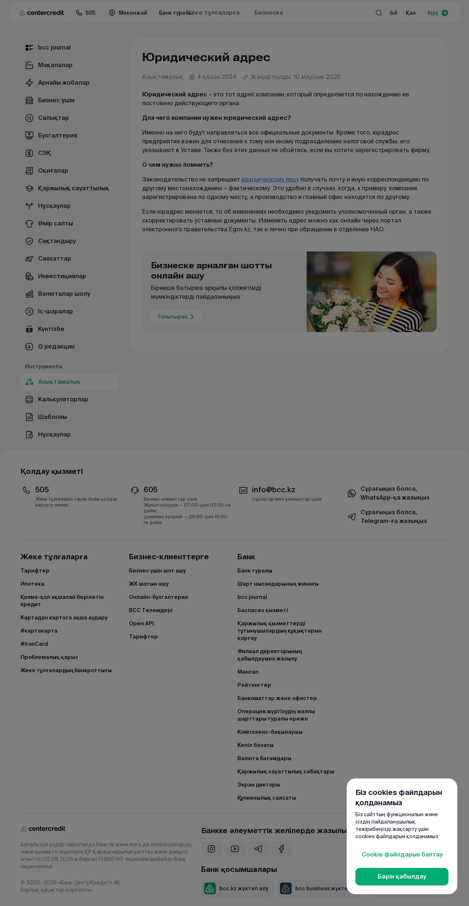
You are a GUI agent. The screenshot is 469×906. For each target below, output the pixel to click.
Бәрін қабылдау (402, 876)
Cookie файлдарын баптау (402, 854)
